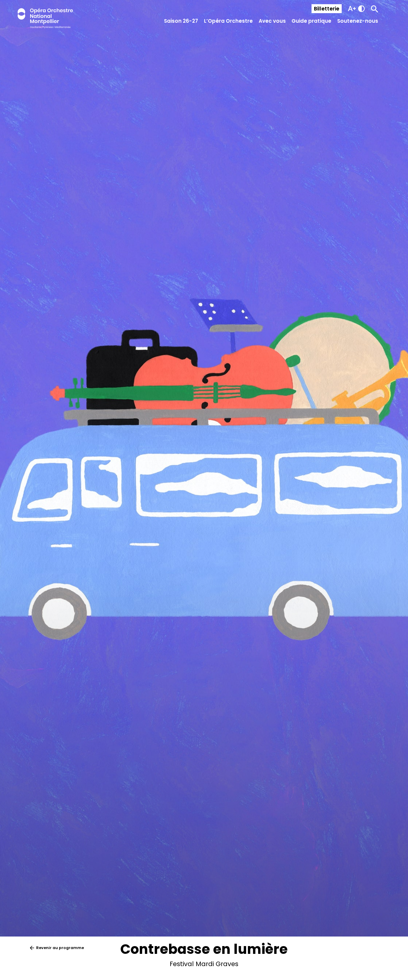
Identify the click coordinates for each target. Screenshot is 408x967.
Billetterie (326, 8)
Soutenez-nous (357, 21)
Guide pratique (311, 21)
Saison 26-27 (181, 21)
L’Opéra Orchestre (228, 21)
